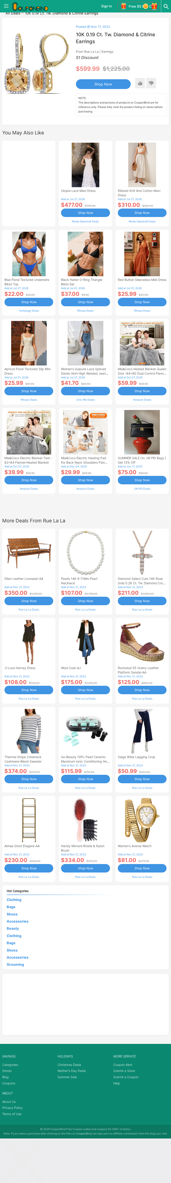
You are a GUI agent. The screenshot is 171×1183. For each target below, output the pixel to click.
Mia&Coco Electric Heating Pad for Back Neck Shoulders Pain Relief (83, 462)
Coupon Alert (122, 1065)
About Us (9, 1102)
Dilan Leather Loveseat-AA (23, 578)
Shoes (12, 914)
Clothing (14, 899)
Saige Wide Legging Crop (136, 757)
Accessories (17, 921)
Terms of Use (11, 1114)
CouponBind (84, 1133)
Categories (10, 1065)
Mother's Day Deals (72, 1071)
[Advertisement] (28, 183)
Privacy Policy (12, 1108)
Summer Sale (67, 1077)
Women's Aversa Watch (134, 846)
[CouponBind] (33, 6)
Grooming (15, 964)
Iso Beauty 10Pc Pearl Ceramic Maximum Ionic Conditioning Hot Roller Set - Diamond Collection (84, 761)
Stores (7, 1071)
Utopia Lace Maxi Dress (78, 191)
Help (116, 1083)
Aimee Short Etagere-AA (22, 846)
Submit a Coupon (125, 1077)
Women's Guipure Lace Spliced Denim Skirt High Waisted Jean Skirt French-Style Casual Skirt (83, 373)
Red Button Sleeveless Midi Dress (142, 280)
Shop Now (103, 84)
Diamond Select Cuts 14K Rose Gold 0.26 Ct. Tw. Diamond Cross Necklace (142, 583)
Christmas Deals (69, 1065)
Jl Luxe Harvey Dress (19, 668)
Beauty (13, 928)
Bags (11, 907)
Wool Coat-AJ (71, 668)
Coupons (8, 1083)
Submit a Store (124, 1071)
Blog (5, 1077)
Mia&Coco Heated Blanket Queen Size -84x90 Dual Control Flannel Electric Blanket (142, 373)
